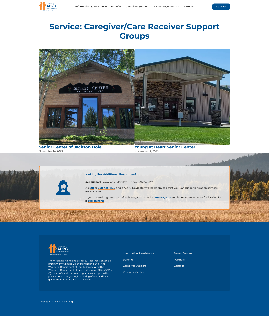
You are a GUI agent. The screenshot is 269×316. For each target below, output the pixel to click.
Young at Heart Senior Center (164, 147)
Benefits (116, 6)
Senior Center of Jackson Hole (70, 147)
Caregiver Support (137, 6)
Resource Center (163, 6)
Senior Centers (183, 253)
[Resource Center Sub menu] (177, 6)
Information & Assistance (91, 6)
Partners (188, 6)
